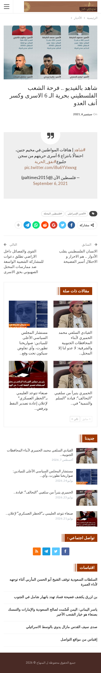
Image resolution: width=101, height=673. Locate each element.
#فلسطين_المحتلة (53, 213)
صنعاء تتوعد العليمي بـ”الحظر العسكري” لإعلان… (39, 513)
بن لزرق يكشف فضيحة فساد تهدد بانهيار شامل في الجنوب (55, 597)
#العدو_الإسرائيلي (77, 213)
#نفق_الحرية (45, 161)
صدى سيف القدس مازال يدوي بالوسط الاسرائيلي (61, 627)
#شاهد (80, 149)
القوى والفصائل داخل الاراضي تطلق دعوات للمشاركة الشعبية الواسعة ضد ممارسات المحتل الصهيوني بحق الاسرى (24, 261)
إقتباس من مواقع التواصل (79, 639)
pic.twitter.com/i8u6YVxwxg (50, 167)
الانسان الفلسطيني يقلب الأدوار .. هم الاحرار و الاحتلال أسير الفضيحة (78, 256)
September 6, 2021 (50, 183)
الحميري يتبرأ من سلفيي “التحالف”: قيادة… (43, 492)
